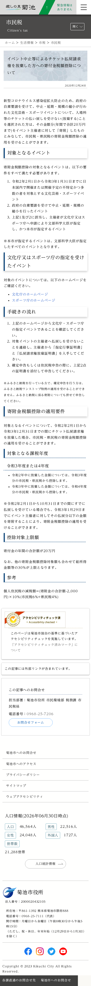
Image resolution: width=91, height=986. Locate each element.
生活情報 (26, 42)
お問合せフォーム (30, 722)
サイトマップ (16, 785)
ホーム (10, 42)
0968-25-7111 (32, 916)
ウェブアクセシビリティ (24, 796)
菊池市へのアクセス (21, 764)
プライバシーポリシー (23, 774)
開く (75, 26)
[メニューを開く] (83, 7)
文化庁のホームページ (30, 294)
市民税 (56, 42)
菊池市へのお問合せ (21, 752)
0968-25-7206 (40, 714)
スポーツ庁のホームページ (33, 300)
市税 (42, 42)
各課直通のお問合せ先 (19, 980)
